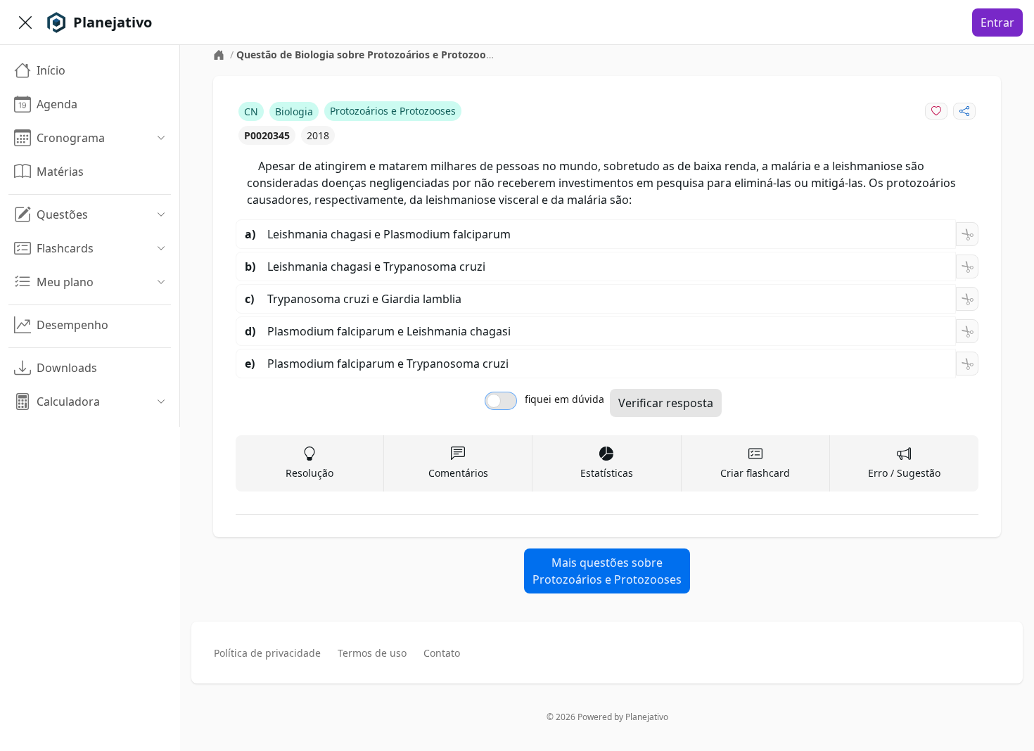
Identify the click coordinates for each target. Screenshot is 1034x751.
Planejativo (646, 717)
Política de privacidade (267, 653)
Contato (441, 653)
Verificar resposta (665, 403)
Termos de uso (372, 653)
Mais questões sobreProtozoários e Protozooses (607, 571)
